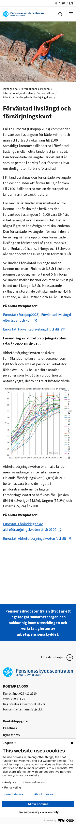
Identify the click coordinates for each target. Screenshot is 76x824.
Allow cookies (38, 804)
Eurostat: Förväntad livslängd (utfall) (31, 329)
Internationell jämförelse (18, 93)
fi (56, 3)
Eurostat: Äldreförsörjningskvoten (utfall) (34, 538)
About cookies (43, 794)
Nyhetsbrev (11, 735)
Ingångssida (10, 89)
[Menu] (71, 14)
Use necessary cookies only (38, 812)
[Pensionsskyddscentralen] (23, 14)
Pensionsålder (45, 93)
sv (63, 3)
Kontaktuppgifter (16, 721)
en (71, 3)
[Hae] (60, 13)
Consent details (12, 794)
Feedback (10, 728)
